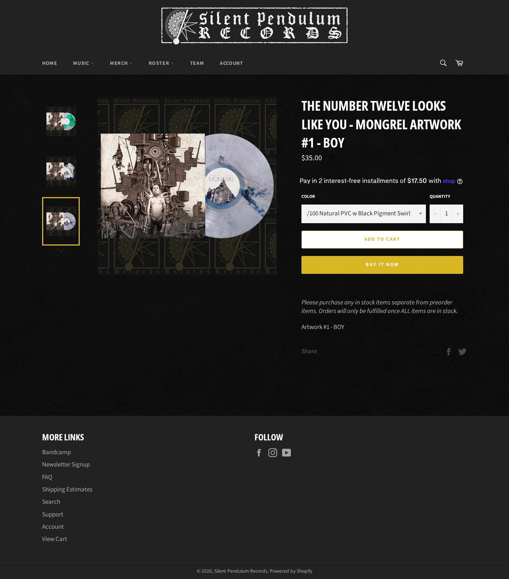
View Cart (54, 539)
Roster (160, 63)
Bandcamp (56, 452)
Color (308, 197)
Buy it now (382, 264)
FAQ (47, 477)
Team (197, 63)
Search (51, 501)
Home (49, 63)
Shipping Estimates (67, 489)
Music (82, 63)
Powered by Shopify (291, 571)
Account (231, 63)
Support (52, 514)
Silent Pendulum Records (241, 571)
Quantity (440, 197)
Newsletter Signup (66, 464)
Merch (119, 63)
